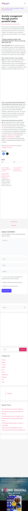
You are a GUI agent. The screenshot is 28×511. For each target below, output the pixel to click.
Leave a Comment (6, 24)
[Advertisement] (14, 86)
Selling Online (5, 374)
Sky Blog (9, 393)
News (3, 369)
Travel (3, 382)
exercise (7, 138)
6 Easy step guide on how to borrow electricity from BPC (18, 169)
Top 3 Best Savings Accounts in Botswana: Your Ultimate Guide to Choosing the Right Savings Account (12, 418)
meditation (9, 135)
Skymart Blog (10, 145)
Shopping (4, 377)
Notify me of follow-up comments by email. (12, 282)
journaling (15, 135)
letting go (5, 126)
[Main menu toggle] (25, 3)
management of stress (7, 147)
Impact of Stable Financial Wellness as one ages (6, 169)
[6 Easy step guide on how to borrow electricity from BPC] (18, 164)
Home (2, 8)
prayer (4, 135)
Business (4, 360)
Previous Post (14, 221)
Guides (7, 8)
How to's (4, 364)
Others (3, 372)
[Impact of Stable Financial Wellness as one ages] (7, 164)
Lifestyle (3, 367)
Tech (3, 379)
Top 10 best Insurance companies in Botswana (12, 409)
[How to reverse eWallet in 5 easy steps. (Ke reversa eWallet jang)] (7, 179)
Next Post (14, 225)
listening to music (11, 136)
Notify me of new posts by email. (10, 286)
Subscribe (23, 349)
